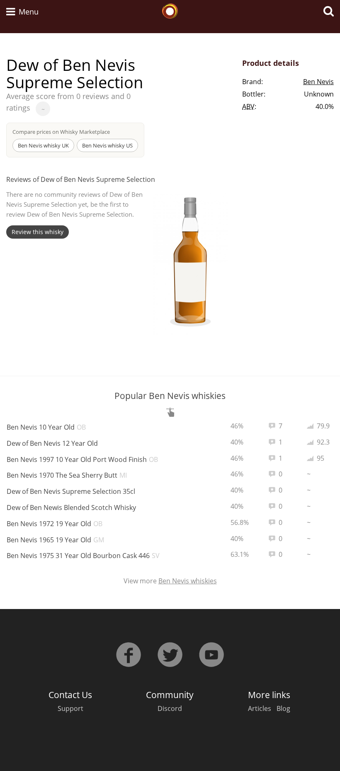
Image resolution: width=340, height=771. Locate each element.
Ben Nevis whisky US (107, 145)
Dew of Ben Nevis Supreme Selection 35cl (71, 491)
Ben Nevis (318, 81)
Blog (283, 708)
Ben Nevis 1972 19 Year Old (54, 523)
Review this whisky (37, 232)
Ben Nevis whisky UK (43, 145)
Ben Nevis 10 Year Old (46, 427)
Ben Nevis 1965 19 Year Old (55, 539)
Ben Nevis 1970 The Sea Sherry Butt (67, 475)
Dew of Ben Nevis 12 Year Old (52, 443)
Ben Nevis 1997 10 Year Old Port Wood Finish (82, 459)
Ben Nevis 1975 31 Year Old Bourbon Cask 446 (83, 555)
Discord (170, 708)
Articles (259, 708)
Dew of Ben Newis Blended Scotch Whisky (71, 507)
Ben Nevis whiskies (187, 580)
